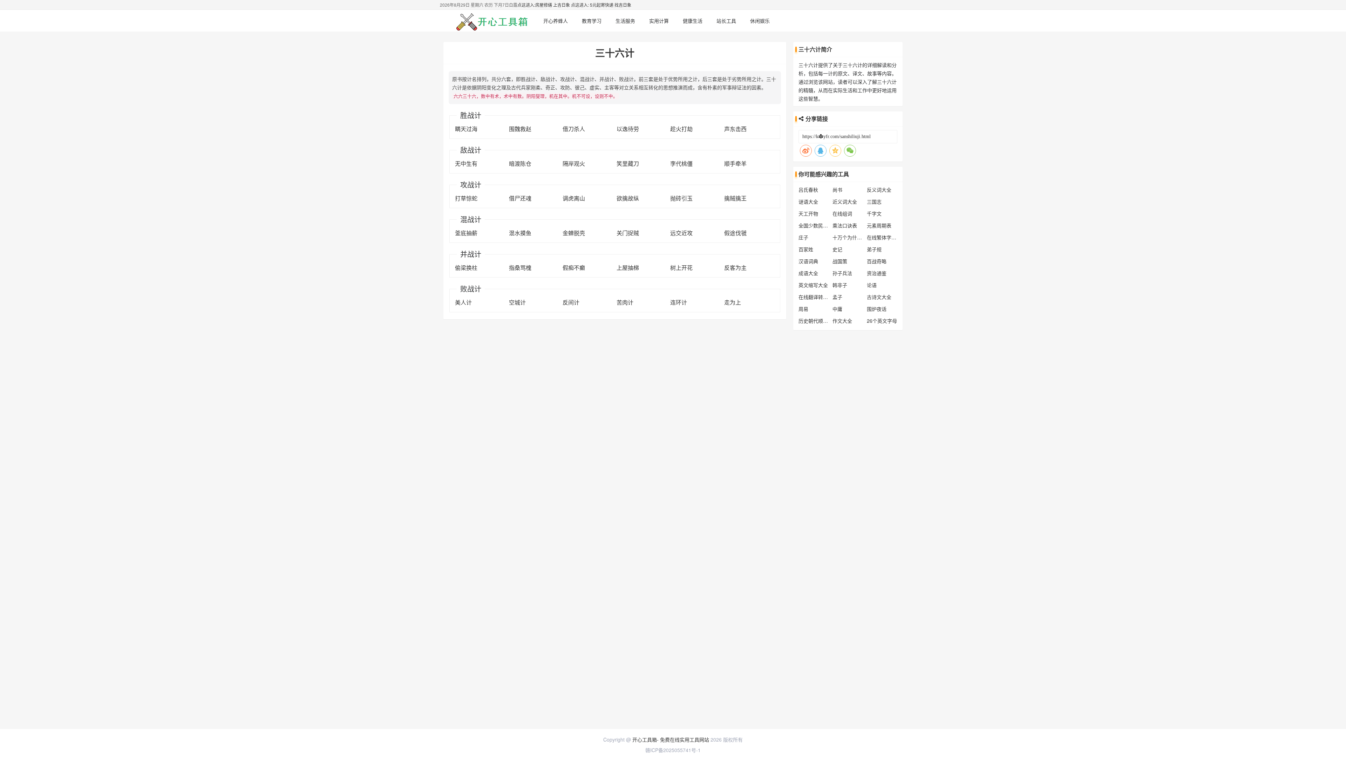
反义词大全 (879, 189)
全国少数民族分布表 (820, 225)
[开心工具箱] (490, 21)
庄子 (803, 237)
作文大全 (842, 320)
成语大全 (808, 273)
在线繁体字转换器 (886, 237)
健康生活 (692, 20)
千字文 (874, 213)
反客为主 (735, 268)
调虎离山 (574, 198)
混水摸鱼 (520, 233)
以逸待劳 (628, 129)
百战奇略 (876, 261)
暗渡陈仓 (520, 163)
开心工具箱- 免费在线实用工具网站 (670, 739)
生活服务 (625, 20)
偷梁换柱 (466, 268)
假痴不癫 (574, 268)
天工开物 (808, 213)
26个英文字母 (882, 320)
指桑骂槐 (520, 268)
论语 (872, 284)
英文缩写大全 (813, 284)
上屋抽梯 (628, 268)
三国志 (874, 201)
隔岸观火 (574, 163)
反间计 (571, 302)
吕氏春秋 (808, 189)
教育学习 (591, 20)
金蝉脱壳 (574, 233)
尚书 (837, 189)
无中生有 (466, 163)
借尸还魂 (520, 198)
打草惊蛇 (466, 198)
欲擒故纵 (628, 198)
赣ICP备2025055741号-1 (673, 749)
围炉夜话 (876, 308)
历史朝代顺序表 (815, 320)
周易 (803, 308)
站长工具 (726, 20)
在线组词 (842, 213)
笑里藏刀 (628, 163)
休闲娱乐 (760, 20)
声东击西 (735, 129)
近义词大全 (844, 201)
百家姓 (805, 249)
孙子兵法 (842, 273)
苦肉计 (625, 302)
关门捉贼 (628, 233)
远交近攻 (681, 233)
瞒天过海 (466, 129)
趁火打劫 (681, 129)
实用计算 (659, 20)
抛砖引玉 (681, 198)
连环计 (678, 302)
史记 (837, 249)
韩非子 (839, 284)
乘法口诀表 (844, 225)
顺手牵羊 (735, 163)
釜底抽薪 (466, 233)
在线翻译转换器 (815, 296)
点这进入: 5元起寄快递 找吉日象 (601, 5)
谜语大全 (808, 201)
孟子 (837, 296)
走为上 (732, 302)
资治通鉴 (876, 273)
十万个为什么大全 (852, 237)
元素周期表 (879, 225)
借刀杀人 (574, 129)
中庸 (837, 308)
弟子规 (874, 249)
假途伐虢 (735, 233)
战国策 (839, 261)
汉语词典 (808, 261)
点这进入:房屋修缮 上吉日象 (543, 5)
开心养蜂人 (555, 20)
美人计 (463, 302)
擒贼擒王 (735, 198)
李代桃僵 (681, 163)
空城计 (517, 302)
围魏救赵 (520, 129)
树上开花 (681, 268)
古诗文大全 (879, 296)
